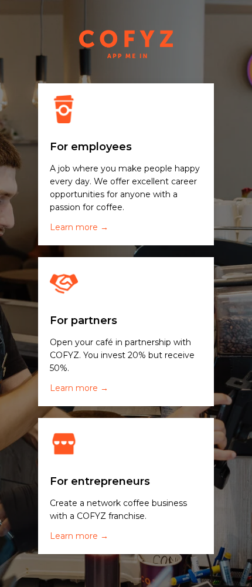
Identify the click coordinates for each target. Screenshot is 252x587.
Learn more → (79, 227)
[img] (64, 109)
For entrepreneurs (100, 481)
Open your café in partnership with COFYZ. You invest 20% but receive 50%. (122, 355)
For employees (91, 146)
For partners (83, 320)
